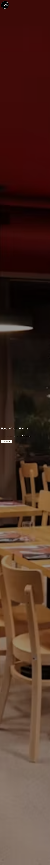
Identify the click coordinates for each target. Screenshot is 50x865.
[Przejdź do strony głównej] (9, 5)
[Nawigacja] (47, 5)
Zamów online (6, 441)
